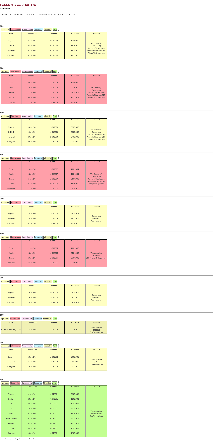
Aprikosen (5, 72)
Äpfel (55, 30)
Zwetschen (38, 30)
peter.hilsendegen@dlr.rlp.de (10, 439)
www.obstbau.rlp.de (30, 439)
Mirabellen (47, 30)
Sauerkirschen (27, 30)
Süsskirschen (16, 30)
